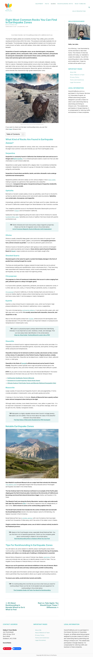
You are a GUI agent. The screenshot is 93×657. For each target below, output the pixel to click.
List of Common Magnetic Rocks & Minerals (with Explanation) (32, 229)
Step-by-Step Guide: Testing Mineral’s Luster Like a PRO (32, 335)
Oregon (16, 210)
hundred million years (12, 217)
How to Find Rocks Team (12, 24)
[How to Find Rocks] (13, 7)
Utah (24, 503)
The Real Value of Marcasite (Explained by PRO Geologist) (32, 420)
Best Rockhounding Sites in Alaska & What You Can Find (32, 538)
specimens (46, 557)
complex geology (27, 518)
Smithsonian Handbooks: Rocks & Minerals (20, 378)
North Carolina (17, 158)
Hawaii (13, 251)
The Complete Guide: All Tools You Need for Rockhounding (32, 590)
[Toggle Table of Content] (22, 134)
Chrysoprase (9, 292)
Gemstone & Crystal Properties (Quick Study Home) (23, 380)
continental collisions (28, 310)
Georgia (23, 363)
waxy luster (51, 179)
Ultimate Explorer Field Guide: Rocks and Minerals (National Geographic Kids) (31, 383)
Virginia (31, 318)
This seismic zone (11, 484)
